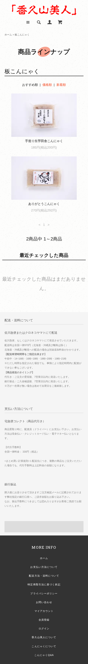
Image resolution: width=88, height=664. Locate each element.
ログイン (44, 628)
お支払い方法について (44, 567)
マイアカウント (44, 611)
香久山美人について (44, 637)
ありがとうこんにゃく (44, 204)
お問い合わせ (44, 602)
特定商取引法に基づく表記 (44, 584)
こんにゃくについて (44, 646)
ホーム (8, 34)
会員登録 (44, 619)
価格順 (47, 85)
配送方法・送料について (44, 575)
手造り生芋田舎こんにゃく (44, 141)
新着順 (61, 85)
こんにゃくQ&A (44, 655)
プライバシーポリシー (44, 593)
